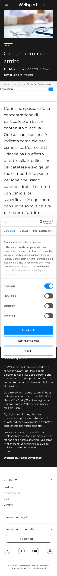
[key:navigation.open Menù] (7, 5)
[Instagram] (50, 551)
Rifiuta (28, 351)
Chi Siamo (10, 479)
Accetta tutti (28, 330)
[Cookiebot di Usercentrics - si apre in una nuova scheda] (40, 222)
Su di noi (8, 487)
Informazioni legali (16, 517)
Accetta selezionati (28, 340)
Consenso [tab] (9, 230)
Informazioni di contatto (19, 529)
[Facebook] (21, 551)
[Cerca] (45, 5)
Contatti (8, 504)
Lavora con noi (12, 493)
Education (8, 89)
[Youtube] (35, 551)
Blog (6, 498)
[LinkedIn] (7, 551)
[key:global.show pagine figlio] (50, 89)
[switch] (48, 295)
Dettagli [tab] (24, 230)
